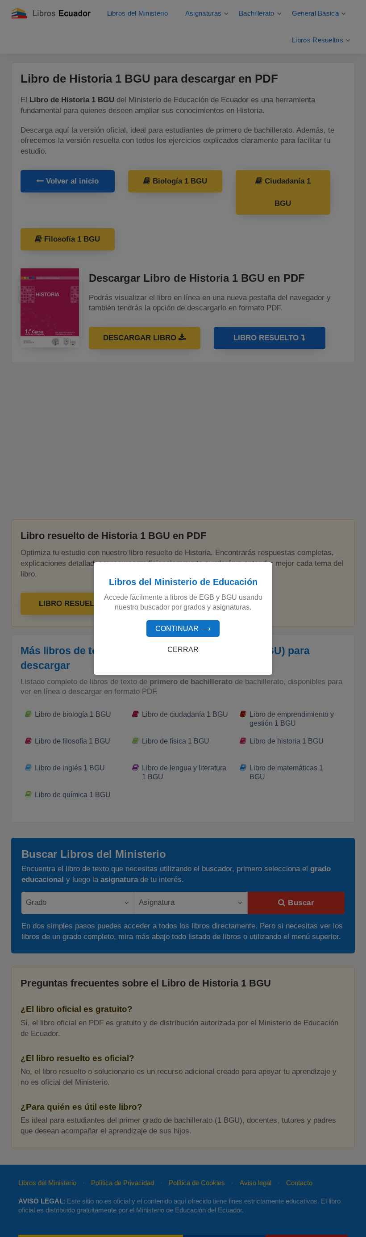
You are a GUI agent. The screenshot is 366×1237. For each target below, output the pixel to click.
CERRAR (183, 649)
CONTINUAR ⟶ (183, 628)
